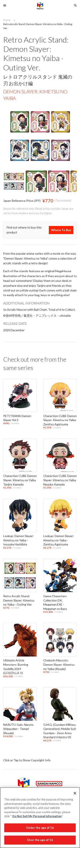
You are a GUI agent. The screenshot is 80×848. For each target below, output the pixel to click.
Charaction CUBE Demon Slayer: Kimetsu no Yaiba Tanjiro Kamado (20, 480)
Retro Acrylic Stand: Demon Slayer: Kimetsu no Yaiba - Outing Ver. (18, 600)
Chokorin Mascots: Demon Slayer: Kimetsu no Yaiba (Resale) (58, 665)
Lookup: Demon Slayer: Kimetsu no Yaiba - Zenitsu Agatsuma (58, 540)
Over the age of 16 (40, 840)
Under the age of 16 (40, 827)
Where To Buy (61, 230)
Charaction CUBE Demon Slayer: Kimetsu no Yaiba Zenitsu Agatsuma (60, 420)
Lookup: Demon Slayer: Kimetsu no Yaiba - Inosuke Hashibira (18, 540)
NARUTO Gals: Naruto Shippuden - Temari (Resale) (18, 729)
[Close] (75, 793)
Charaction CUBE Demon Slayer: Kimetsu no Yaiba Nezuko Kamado (60, 480)
